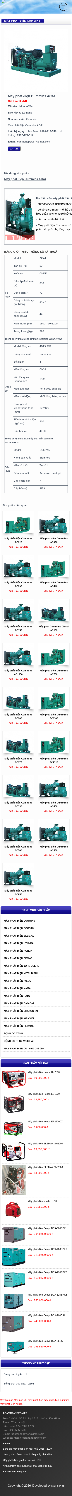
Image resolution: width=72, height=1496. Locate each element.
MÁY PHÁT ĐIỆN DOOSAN (19, 928)
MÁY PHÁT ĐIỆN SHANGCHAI (21, 1011)
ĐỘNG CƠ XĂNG (13, 1033)
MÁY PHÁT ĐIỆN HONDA (18, 950)
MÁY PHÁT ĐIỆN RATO (17, 996)
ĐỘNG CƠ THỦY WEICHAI (19, 1041)
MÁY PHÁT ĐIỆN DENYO (18, 958)
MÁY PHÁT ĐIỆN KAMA (17, 988)
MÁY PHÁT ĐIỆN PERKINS (19, 1026)
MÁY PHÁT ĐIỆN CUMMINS (19, 920)
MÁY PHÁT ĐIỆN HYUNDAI (19, 943)
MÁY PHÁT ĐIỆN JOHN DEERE (21, 966)
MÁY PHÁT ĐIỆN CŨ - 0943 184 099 (24, 1048)
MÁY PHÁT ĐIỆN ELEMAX (19, 935)
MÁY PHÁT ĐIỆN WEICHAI (19, 1018)
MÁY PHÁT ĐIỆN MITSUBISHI (21, 973)
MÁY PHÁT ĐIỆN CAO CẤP (19, 1003)
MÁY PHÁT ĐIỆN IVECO (17, 981)
